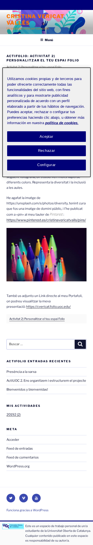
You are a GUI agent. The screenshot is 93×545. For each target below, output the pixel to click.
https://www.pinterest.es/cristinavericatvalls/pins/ (46, 220)
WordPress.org (18, 466)
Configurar (46, 165)
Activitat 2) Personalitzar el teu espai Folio (37, 319)
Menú (49, 40)
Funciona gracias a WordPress (27, 510)
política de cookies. (62, 123)
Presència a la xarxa (21, 372)
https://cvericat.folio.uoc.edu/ (48, 307)
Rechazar (46, 151)
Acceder (12, 440)
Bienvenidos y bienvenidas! (27, 389)
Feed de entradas (19, 448)
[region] (46, 122)
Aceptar (46, 137)
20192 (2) (13, 415)
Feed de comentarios (22, 457)
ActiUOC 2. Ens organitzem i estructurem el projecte (46, 381)
